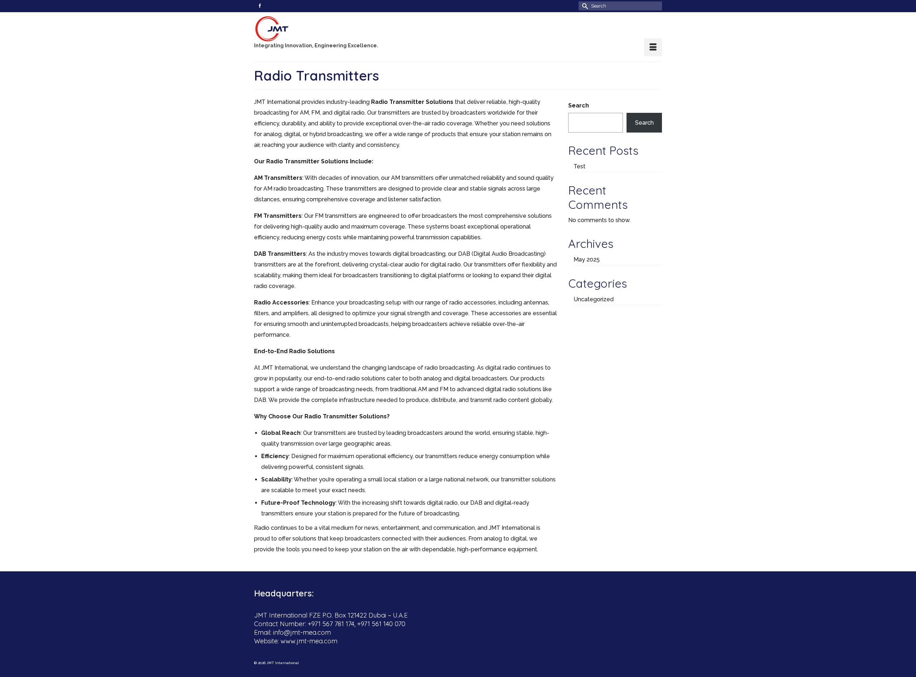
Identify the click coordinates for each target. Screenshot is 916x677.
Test (579, 166)
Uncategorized (594, 299)
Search (578, 105)
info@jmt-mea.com (302, 632)
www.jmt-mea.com (309, 641)
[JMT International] (318, 29)
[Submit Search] (584, 5)
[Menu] (653, 47)
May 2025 (587, 259)
